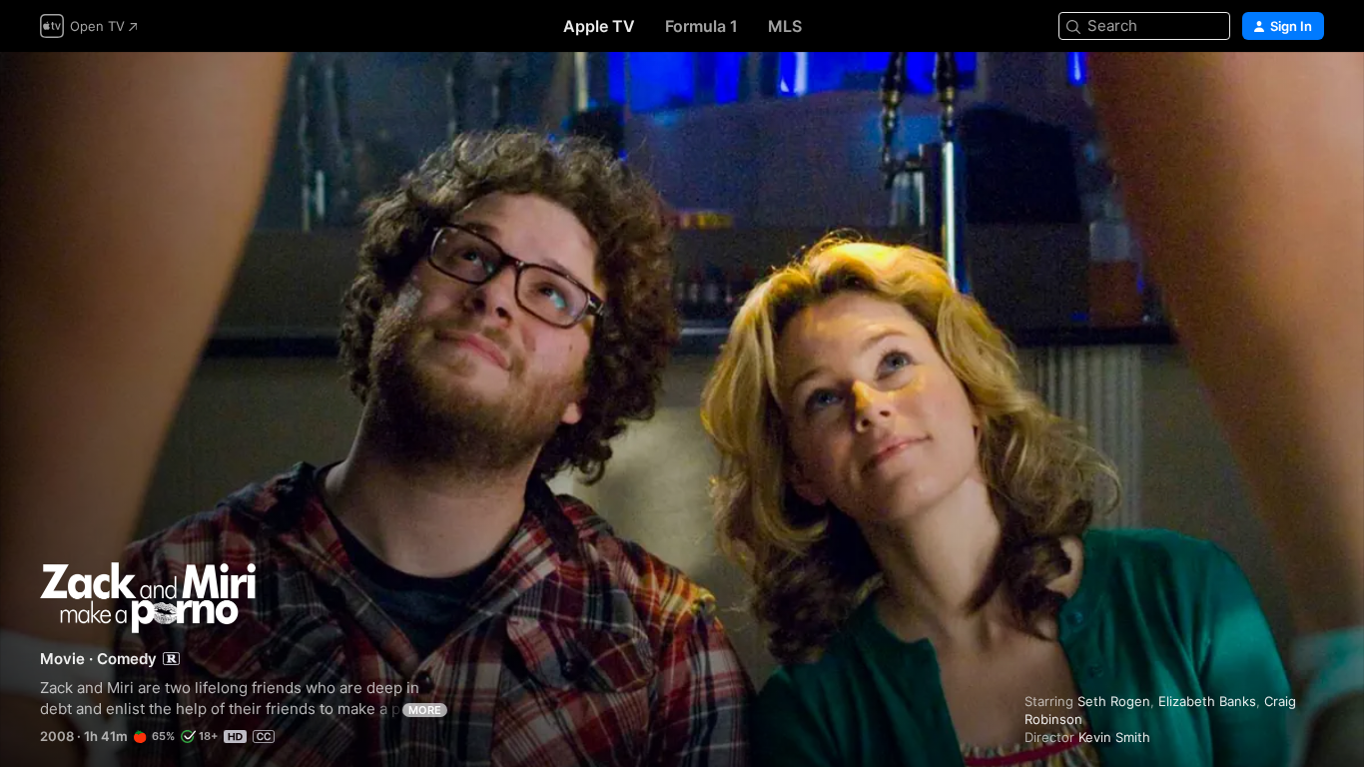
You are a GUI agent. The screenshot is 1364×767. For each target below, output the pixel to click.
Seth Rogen (1113, 701)
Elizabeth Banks (1207, 701)
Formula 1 (701, 26)
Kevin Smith (1114, 737)
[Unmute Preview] (1310, 91)
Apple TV (599, 26)
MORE (424, 710)
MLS (785, 26)
